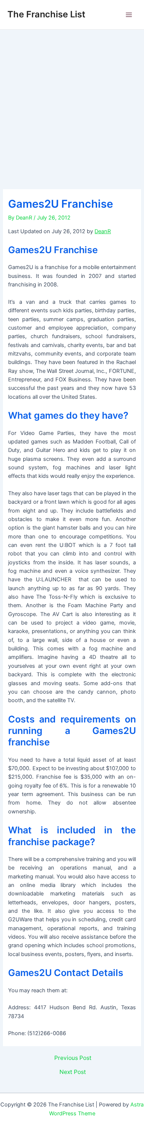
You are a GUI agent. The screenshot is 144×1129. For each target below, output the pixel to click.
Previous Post (73, 1058)
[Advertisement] (72, 105)
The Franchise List (46, 14)
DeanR (103, 231)
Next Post (72, 1072)
